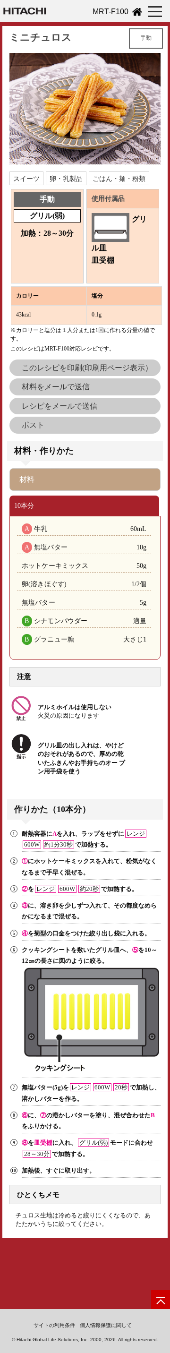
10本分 (24, 505)
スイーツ (26, 178)
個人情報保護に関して (106, 1325)
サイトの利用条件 (54, 1325)
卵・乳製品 (66, 178)
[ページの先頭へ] (160, 1299)
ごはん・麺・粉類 (119, 178)
